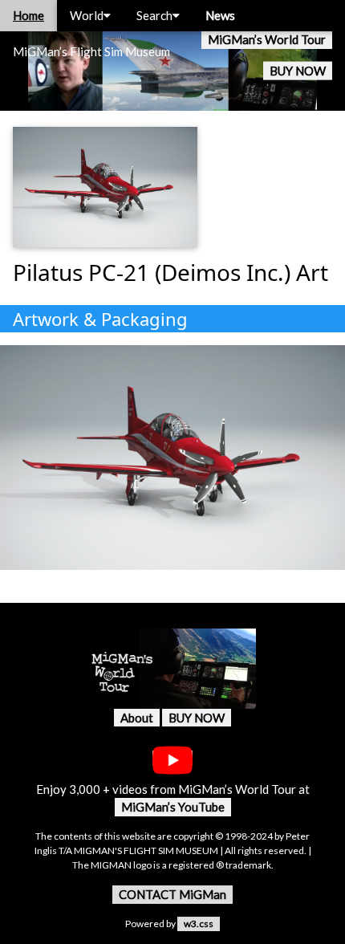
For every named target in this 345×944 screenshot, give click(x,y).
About (136, 717)
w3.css (198, 924)
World (87, 15)
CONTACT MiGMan (172, 894)
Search (154, 15)
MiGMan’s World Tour (267, 39)
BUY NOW (298, 70)
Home (28, 15)
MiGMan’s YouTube (173, 807)
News (220, 15)
